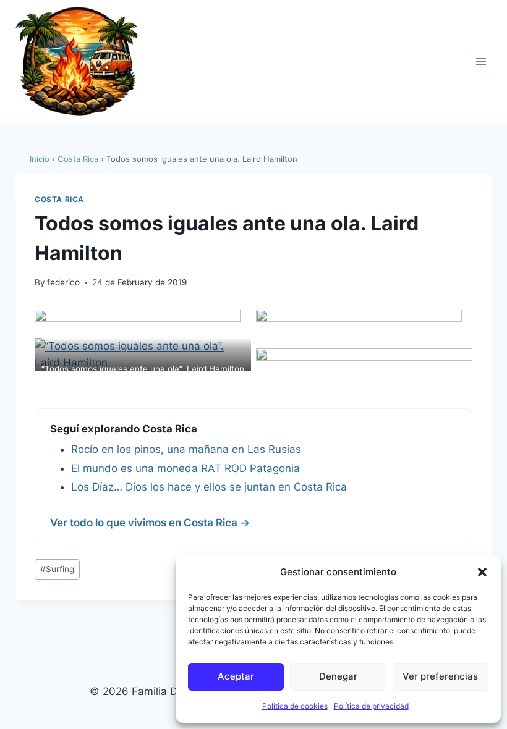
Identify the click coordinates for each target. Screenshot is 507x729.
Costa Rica (78, 159)
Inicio (39, 159)
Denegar (338, 676)
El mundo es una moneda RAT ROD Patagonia (185, 468)
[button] (482, 572)
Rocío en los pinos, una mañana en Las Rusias (186, 449)
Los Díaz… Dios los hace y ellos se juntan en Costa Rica (209, 487)
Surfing (57, 569)
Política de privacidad (371, 705)
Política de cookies (295, 705)
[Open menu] (480, 61)
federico (63, 282)
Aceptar (236, 676)
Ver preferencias (440, 676)
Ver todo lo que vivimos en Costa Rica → (150, 522)
